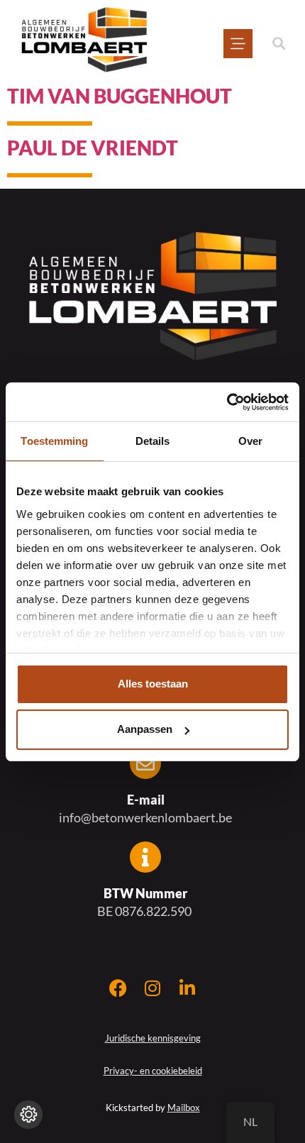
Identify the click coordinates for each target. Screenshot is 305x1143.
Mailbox (183, 1107)
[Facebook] (118, 988)
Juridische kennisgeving (153, 1038)
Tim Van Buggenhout (119, 96)
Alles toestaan (153, 684)
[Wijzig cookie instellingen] (28, 1114)
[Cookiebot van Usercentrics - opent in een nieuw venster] (227, 402)
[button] (278, 43)
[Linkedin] (187, 988)
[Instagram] (152, 988)
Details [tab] (152, 441)
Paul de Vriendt (92, 148)
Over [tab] (250, 441)
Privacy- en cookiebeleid (153, 1070)
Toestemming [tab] (54, 441)
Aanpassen (144, 729)
